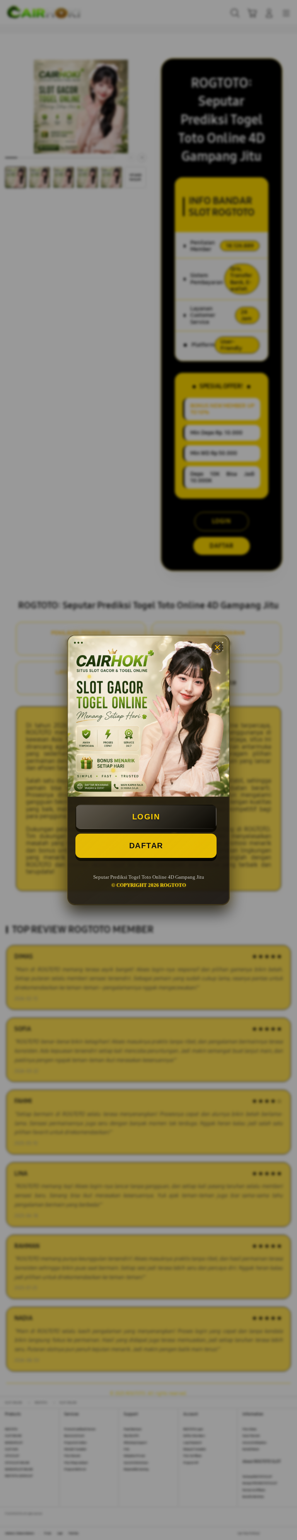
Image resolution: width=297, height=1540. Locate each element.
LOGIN (146, 816)
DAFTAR (146, 845)
